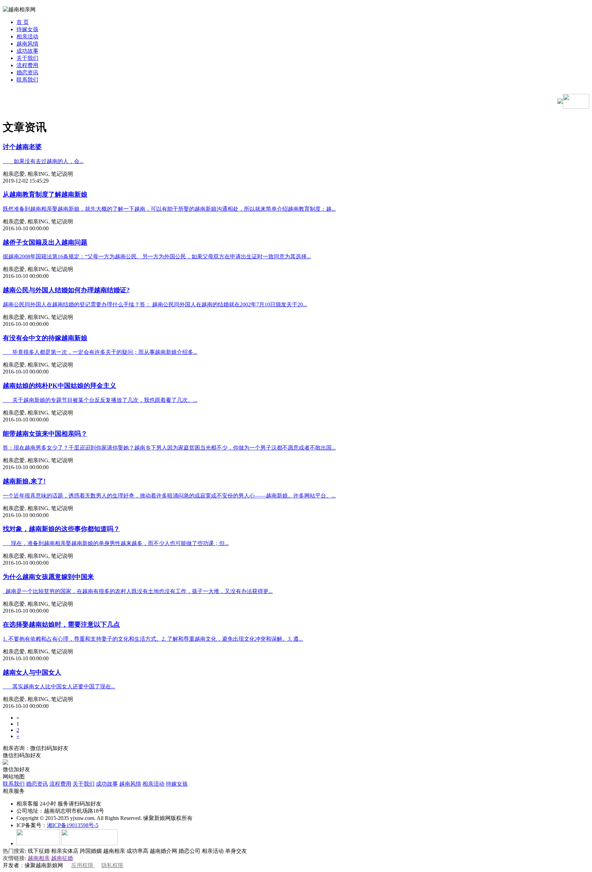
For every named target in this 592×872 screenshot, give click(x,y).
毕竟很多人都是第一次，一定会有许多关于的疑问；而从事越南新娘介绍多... (100, 352)
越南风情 (27, 44)
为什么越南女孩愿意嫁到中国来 (48, 576)
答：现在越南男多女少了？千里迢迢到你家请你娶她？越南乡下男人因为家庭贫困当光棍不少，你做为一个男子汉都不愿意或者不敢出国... (169, 448)
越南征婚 (62, 858)
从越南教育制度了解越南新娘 (45, 194)
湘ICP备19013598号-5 (72, 825)
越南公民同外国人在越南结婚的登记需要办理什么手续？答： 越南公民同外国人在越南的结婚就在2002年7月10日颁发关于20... (155, 304)
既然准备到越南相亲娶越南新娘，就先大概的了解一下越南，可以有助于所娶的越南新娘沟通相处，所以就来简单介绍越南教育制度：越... (169, 209)
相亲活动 (27, 36)
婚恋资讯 (27, 72)
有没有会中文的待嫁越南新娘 (45, 338)
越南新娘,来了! (24, 481)
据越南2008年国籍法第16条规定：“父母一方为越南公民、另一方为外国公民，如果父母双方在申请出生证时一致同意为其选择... (157, 256)
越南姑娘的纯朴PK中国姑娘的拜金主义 (59, 385)
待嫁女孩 (27, 29)
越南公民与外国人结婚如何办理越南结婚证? (66, 290)
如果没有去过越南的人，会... (43, 161)
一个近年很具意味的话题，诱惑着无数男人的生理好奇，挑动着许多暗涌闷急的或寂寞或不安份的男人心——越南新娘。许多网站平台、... (169, 496)
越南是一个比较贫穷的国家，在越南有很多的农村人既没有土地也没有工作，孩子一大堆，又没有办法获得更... (138, 591)
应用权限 (83, 865)
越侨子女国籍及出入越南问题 (45, 242)
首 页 (22, 22)
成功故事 (27, 51)
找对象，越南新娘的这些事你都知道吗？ (61, 528)
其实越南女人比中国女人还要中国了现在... (59, 686)
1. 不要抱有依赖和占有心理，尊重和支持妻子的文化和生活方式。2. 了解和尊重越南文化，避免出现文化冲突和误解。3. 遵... (153, 639)
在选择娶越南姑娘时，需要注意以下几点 (61, 624)
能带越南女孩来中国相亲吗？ (45, 433)
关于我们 (27, 58)
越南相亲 (39, 858)
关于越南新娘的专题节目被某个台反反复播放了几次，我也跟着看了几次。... (100, 400)
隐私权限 (112, 865)
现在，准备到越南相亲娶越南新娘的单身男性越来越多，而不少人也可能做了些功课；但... (116, 543)
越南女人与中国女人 (32, 672)
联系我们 (27, 80)
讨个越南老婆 (22, 146)
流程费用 (27, 65)
